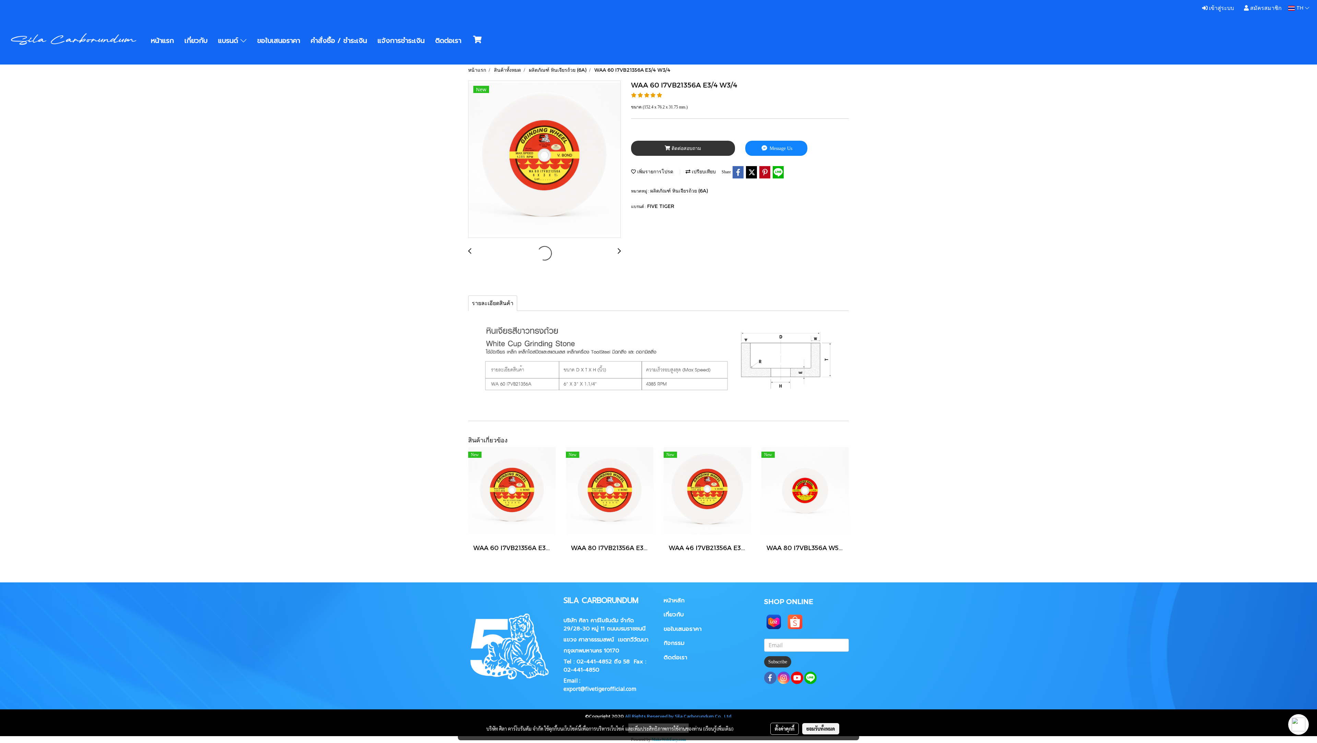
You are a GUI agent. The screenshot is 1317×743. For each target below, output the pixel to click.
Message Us (780, 148)
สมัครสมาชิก (1265, 8)
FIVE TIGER (660, 206)
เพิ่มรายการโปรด (654, 171)
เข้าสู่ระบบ (1221, 8)
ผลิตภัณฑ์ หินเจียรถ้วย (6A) (679, 191)
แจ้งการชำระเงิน (401, 40)
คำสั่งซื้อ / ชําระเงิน (339, 40)
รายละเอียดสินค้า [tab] (492, 303)
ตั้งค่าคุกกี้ (784, 728)
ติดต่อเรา (448, 40)
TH (1300, 8)
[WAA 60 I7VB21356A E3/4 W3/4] (544, 159)
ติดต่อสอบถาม (685, 148)
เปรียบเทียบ (703, 171)
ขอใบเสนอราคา (278, 40)
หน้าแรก (162, 40)
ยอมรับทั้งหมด (820, 728)
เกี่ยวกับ (196, 40)
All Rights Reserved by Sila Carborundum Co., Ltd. (678, 716)
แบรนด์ (229, 40)
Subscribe (777, 661)
